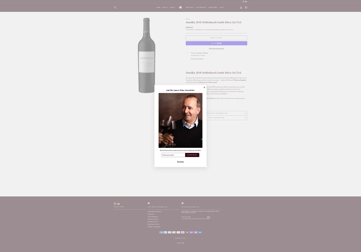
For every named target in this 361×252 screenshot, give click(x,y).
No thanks (180, 162)
